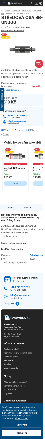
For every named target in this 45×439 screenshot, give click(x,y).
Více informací (21, 418)
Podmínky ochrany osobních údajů (18, 353)
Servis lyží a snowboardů (14, 386)
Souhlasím (21, 433)
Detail (15, 183)
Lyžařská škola (10, 390)
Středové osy (36, 255)
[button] (39, 169)
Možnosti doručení (10, 90)
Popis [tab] (10, 207)
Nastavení (21, 425)
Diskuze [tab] (27, 207)
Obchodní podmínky (12, 349)
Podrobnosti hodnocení (12, 30)
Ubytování (8, 393)
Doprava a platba (11, 357)
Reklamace (8, 360)
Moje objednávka (11, 368)
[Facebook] (17, 304)
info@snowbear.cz (17, 121)
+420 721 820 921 (16, 115)
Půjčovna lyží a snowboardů (15, 382)
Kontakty (7, 364)
